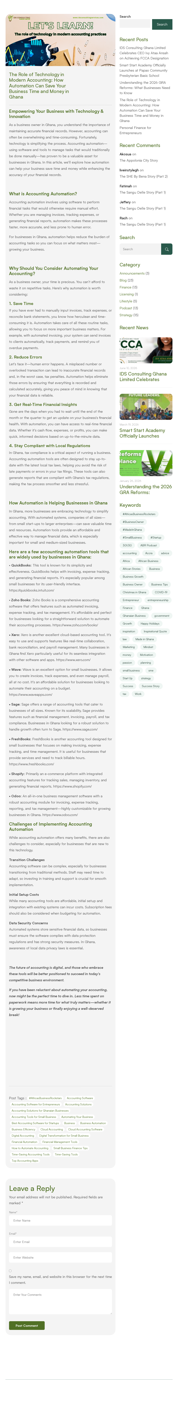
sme (150, 670)
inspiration (129, 631)
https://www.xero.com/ (73, 660)
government (161, 615)
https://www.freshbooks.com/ (31, 764)
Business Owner (133, 584)
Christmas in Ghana (134, 592)
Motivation (146, 655)
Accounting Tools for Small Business (34, 1117)
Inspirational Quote (155, 631)
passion (127, 662)
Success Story (151, 686)
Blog (123, 280)
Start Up (127, 678)
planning (146, 662)
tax (124, 694)
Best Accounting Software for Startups (35, 1123)
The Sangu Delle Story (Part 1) (143, 192)
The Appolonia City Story (139, 160)
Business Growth (133, 576)
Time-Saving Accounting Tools (31, 1154)
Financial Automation (24, 1142)
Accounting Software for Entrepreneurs (36, 1104)
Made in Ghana (144, 639)
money (127, 655)
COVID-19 (161, 592)
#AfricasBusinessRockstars (45, 1098)
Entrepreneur (131, 600)
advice (165, 553)
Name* (13, 1212)
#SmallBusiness (132, 537)
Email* (13, 1233)
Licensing (127, 294)
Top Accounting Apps (25, 1160)
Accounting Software (80, 1098)
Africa (126, 561)
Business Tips (159, 584)
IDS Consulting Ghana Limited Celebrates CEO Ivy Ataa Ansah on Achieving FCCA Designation (144, 53)
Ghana (145, 608)
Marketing (129, 647)
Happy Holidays (150, 623)
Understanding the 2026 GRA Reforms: (146, 489)
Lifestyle (126, 301)
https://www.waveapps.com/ (30, 694)
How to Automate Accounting (30, 1148)
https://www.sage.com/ (80, 729)
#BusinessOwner (133, 522)
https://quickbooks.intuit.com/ (31, 590)
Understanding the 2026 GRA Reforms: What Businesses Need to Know (145, 87)
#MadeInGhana (132, 529)
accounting (130, 553)
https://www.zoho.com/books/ (75, 625)
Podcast (126, 308)
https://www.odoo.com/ (60, 815)
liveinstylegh (129, 170)
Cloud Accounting (52, 1129)
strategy (146, 678)
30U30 (127, 545)
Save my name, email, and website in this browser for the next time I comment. (60, 1279)
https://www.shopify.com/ (72, 786)
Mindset (148, 647)
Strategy (126, 315)
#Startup (156, 537)
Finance (125, 287)
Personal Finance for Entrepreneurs (135, 130)
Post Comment (27, 1325)
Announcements (132, 273)
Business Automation (93, 1123)
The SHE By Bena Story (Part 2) (144, 176)
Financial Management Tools (59, 1142)
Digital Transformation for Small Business (64, 1135)
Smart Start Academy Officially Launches (142, 433)
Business (69, 1123)
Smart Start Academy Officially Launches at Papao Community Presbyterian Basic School (143, 70)
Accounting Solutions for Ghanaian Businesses (40, 1110)
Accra (148, 553)
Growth (127, 623)
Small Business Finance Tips (71, 1148)
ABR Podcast (148, 545)
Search (125, 16)
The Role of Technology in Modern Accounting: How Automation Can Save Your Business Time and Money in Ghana (39, 86)
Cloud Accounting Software (85, 1129)
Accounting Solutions (78, 1104)
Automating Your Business (77, 1117)
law (125, 639)
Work (138, 694)
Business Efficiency (23, 1129)
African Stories (131, 568)
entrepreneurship (158, 600)
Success (128, 686)
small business (131, 670)
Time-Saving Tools (66, 1154)
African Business (148, 561)
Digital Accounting (23, 1135)
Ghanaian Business (134, 615)
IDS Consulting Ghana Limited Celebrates (143, 376)
